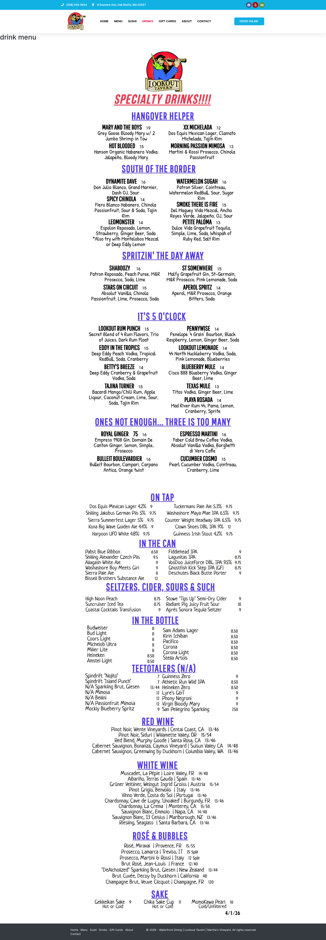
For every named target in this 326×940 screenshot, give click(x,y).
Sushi (132, 21)
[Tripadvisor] (262, 5)
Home (104, 21)
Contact (204, 21)
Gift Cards (167, 21)
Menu (118, 21)
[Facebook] (249, 5)
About (187, 21)
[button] (249, 21)
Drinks (147, 21)
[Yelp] (255, 5)
